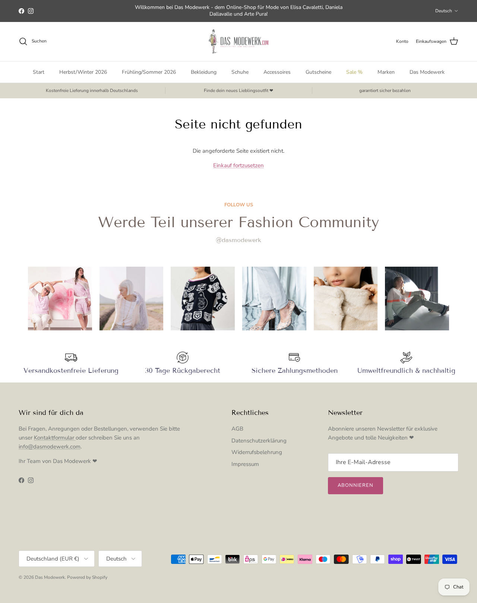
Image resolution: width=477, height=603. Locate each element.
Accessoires (277, 72)
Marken (386, 72)
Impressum (245, 464)
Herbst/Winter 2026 (83, 72)
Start (38, 72)
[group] (60, 299)
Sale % (354, 72)
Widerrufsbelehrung (256, 452)
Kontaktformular (55, 437)
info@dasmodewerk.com (49, 446)
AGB (237, 428)
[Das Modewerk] (238, 41)
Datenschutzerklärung (259, 440)
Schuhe (240, 72)
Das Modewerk (427, 72)
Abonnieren (355, 485)
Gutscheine (318, 72)
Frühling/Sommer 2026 (149, 72)
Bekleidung (204, 72)
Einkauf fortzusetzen (238, 165)
